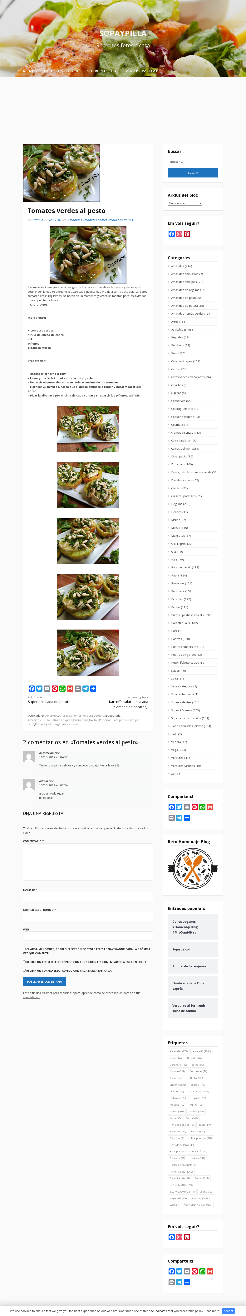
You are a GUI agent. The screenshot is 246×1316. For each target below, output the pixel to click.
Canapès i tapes (181, 361)
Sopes (206, 1191)
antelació (202, 1051)
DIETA (46, 720)
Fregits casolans (182, 480)
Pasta (175, 575)
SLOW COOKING (182, 1191)
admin (38, 220)
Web (26, 929)
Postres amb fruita (183, 647)
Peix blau (177, 599)
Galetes (176, 488)
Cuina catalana (180, 440)
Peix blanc (177, 591)
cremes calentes (182, 432)
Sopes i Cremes (181, 710)
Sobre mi (96, 70)
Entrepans (178, 464)
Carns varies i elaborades (188, 377)
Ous (174, 551)
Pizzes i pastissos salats (187, 615)
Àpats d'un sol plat (197, 1205)
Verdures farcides (183, 766)
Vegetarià (60, 724)
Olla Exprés (178, 544)
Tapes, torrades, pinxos (187, 726)
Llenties (176, 512)
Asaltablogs (179, 329)
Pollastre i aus (180, 623)
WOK (174, 1205)
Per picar (105, 720)
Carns (175, 369)
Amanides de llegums (185, 290)
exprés (67, 720)
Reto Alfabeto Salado (185, 662)
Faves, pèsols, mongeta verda (191, 472)
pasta (205, 1124)
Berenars (178, 1064)
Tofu (174, 734)
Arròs (175, 321)
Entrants (56, 720)
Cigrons (176, 393)
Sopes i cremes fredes (186, 718)
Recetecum (46, 753)
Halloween (178, 1098)
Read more (211, 1311)
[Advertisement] (123, 106)
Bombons (177, 345)
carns (198, 1064)
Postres (176, 639)
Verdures (126, 220)
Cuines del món (181, 448)
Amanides (74, 220)
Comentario (33, 841)
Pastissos (177, 583)
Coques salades (181, 417)
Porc (174, 631)
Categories (69, 70)
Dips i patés (179, 456)
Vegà (174, 750)
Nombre (30, 890)
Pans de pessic (181, 567)
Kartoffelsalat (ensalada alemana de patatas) (128, 702)
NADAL (93, 720)
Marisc (175, 520)
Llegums (176, 504)
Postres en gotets (183, 654)
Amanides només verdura (100, 220)
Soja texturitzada (182, 694)
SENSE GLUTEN (181, 1185)
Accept (228, 1311)
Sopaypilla (123, 33)
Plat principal (201, 1138)
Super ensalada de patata (49, 699)
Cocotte (177, 1071)
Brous (175, 353)
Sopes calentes (181, 702)
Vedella (176, 742)
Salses (175, 670)
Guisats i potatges (183, 496)
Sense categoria (182, 686)
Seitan (175, 678)
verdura (72, 724)
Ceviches (177, 385)
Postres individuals (184, 1165)
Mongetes (178, 535)
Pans (174, 559)
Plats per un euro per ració (188, 1151)
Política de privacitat (134, 70)
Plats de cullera (182, 1145)
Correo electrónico (39, 910)
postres (197, 1158)
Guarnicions (80, 720)
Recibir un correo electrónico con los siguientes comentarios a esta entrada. (86, 962)
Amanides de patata (184, 305)
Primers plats (44, 724)
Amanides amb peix (184, 282)
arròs (176, 1058)
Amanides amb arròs (185, 274)
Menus (30, 70)
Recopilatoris (180, 1178)
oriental (196, 1111)
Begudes (177, 337)
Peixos (175, 607)
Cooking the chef (182, 409)
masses (177, 1104)
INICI (47, 70)
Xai (173, 773)
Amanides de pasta (184, 298)
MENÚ (196, 1104)
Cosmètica (178, 424)
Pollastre (177, 1158)
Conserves (178, 401)
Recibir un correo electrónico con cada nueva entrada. (69, 970)
